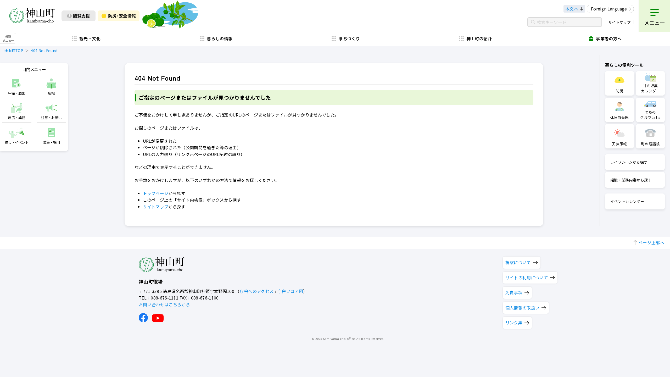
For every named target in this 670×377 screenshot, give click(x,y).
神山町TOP (13, 50)
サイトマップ (619, 22)
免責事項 (513, 292)
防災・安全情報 (122, 16)
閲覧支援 (81, 16)
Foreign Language (609, 8)
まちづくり (349, 38)
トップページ (156, 193)
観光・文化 (90, 38)
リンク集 (513, 322)
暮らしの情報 (219, 38)
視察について (518, 262)
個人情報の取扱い (522, 307)
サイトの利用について (526, 277)
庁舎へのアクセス (257, 291)
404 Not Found (44, 50)
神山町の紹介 (479, 38)
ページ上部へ (651, 242)
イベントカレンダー (627, 201)
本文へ (571, 8)
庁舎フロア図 (290, 291)
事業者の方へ (609, 38)
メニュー (654, 22)
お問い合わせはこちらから (164, 304)
